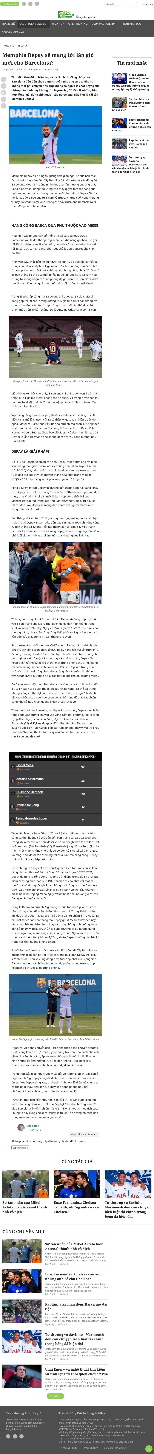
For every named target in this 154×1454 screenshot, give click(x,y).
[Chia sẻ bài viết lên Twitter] (3, 86)
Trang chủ (8, 24)
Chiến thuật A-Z (78, 24)
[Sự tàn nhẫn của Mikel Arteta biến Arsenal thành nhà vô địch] (119, 102)
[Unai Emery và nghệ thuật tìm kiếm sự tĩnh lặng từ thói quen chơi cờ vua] (22, 1376)
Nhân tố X (58, 24)
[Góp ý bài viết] (3, 99)
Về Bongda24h (10, 4)
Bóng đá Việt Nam (13, 32)
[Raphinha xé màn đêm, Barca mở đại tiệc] (119, 144)
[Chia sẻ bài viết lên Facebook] (3, 79)
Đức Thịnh (15, 69)
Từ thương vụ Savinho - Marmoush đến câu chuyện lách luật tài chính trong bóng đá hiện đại (130, 164)
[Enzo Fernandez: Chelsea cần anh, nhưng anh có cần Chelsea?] (119, 123)
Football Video (131, 24)
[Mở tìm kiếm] (134, 4)
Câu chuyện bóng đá (32, 24)
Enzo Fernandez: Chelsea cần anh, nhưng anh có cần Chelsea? (76, 1207)
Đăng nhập (148, 4)
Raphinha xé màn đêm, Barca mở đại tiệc (139, 144)
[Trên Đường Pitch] (66, 15)
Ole (47, 1389)
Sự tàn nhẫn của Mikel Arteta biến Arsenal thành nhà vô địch (24, 1207)
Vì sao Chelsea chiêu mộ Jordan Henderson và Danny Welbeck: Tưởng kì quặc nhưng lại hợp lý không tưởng (130, 82)
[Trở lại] (3, 106)
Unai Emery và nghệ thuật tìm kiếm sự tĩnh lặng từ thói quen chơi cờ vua (76, 1371)
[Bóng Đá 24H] (86, 17)
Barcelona (22, 1147)
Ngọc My (49, 1324)
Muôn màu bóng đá (103, 24)
